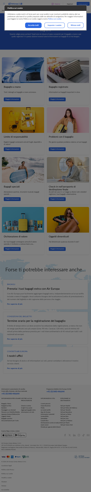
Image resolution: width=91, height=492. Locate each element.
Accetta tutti (33, 25)
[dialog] (45, 17)
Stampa (3, 485)
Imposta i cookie (54, 25)
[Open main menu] (3, 4)
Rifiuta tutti (75, 25)
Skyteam (4, 481)
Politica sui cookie (54, 19)
